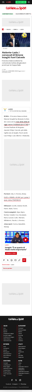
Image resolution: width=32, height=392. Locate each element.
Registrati (21, 357)
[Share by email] (15, 260)
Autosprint (6, 348)
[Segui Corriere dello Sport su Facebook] (12, 380)
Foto (19, 365)
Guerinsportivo (7, 353)
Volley (20, 337)
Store (19, 350)
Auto (4, 346)
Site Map (20, 355)
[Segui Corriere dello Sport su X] (16, 380)
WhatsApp (23, 384)
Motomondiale (22, 330)
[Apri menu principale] (3, 2)
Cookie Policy (6, 370)
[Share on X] (8, 260)
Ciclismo (20, 340)
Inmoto (5, 350)
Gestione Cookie (7, 368)
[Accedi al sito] (29, 2)
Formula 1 (20, 328)
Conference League (8, 337)
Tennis (20, 333)
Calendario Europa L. (23, 371)
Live (9, 2)
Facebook (8, 384)
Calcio (8, 29)
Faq (4, 375)
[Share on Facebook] (4, 260)
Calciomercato (7, 340)
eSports (20, 339)
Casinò (20, 375)
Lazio (22, 29)
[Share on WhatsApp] (11, 260)
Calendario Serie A (23, 366)
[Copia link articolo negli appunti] (19, 260)
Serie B (5, 331)
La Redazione (7, 365)
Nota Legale (6, 366)
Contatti (5, 363)
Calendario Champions (21, 369)
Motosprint (6, 352)
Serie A (15, 29)
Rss (19, 353)
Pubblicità (21, 352)
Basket (20, 331)
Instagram (15, 384)
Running (20, 335)
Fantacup (6, 357)
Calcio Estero (6, 339)
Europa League (7, 335)
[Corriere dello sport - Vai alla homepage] (16, 8)
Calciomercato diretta (23, 14)
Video (20, 363)
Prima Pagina (21, 348)
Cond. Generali (7, 374)
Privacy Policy (7, 372)
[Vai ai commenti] (24, 260)
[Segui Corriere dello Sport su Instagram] (20, 380)
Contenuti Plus (7, 14)
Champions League (8, 333)
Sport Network (7, 355)
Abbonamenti (22, 346)
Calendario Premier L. (24, 373)
